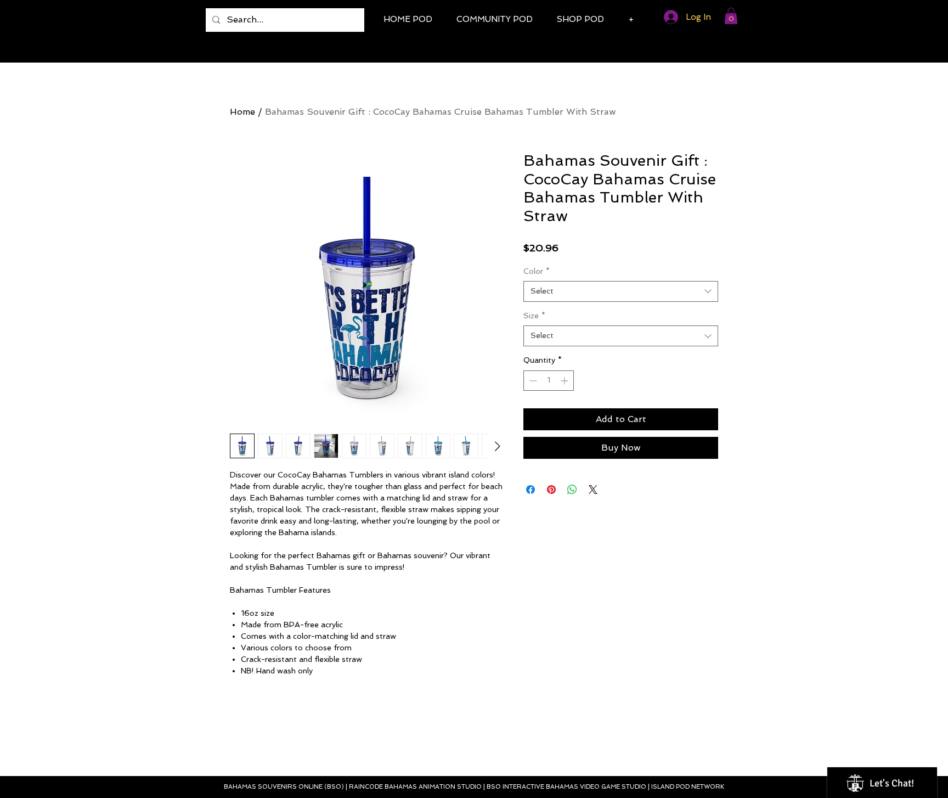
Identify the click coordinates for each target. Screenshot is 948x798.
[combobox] (620, 291)
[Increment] (565, 380)
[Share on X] (593, 489)
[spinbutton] (548, 380)
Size (534, 315)
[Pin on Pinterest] (551, 489)
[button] (731, 16)
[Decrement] (532, 380)
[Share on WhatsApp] (572, 489)
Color (536, 271)
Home (242, 111)
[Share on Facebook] (530, 489)
